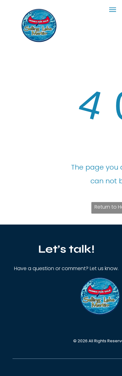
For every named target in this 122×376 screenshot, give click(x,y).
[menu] (112, 9)
